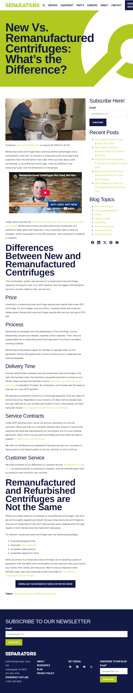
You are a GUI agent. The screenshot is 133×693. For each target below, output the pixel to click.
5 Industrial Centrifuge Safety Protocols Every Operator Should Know (111, 163)
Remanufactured (47, 593)
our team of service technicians (29, 438)
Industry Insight (103, 218)
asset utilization (28, 545)
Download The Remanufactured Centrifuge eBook (45, 584)
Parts (80, 5)
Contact (116, 5)
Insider (98, 214)
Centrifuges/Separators (26, 593)
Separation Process (104, 226)
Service (52, 5)
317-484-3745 (12, 673)
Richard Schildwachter (28, 145)
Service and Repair (104, 206)
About (104, 5)
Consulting (100, 222)
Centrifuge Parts (103, 234)
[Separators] (22, 5)
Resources (43, 665)
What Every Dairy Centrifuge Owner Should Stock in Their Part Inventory (109, 175)
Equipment (67, 5)
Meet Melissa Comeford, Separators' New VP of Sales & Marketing (110, 151)
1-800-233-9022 (13, 681)
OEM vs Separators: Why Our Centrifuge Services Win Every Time (110, 187)
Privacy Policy (45, 673)
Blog (40, 669)
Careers (92, 5)
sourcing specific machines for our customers (45, 407)
